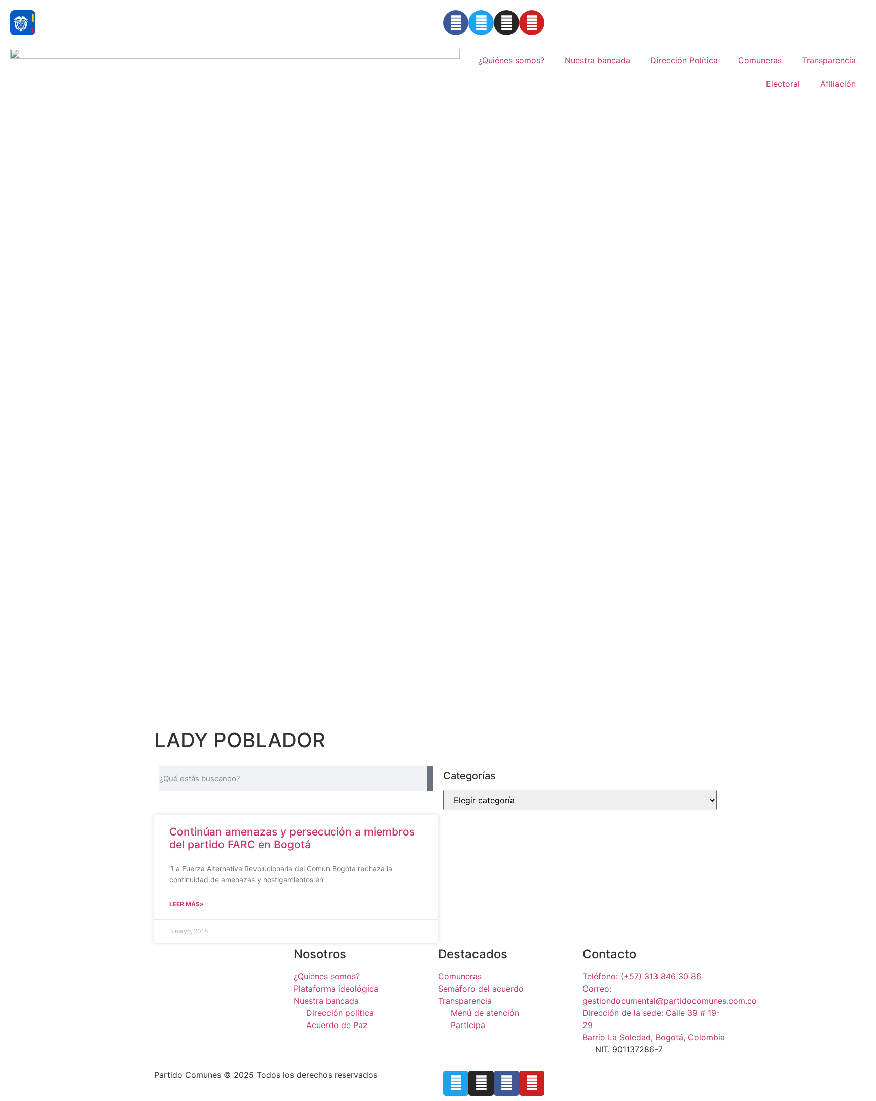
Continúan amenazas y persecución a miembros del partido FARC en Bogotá (292, 838)
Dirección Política (684, 60)
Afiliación (838, 84)
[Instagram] (506, 22)
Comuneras (760, 60)
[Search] (430, 778)
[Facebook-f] (506, 1083)
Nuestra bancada (597, 60)
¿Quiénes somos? (511, 60)
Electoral (783, 84)
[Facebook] (455, 22)
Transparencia (829, 60)
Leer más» (186, 904)
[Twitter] (481, 22)
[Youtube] (531, 22)
